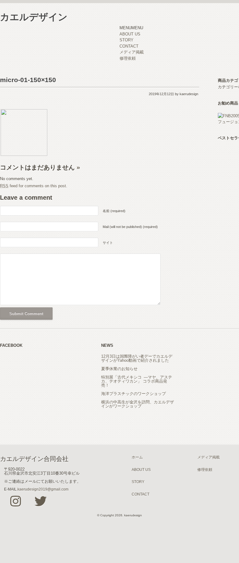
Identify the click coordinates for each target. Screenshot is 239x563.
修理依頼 (128, 58)
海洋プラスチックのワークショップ (133, 393)
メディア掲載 (132, 52)
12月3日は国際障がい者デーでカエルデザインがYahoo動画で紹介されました (136, 358)
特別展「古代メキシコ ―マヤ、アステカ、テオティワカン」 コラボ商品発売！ (136, 381)
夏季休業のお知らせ (119, 368)
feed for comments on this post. (33, 186)
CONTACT (129, 46)
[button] (131, 28)
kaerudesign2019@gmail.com (42, 489)
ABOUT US (130, 34)
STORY (127, 40)
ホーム (137, 457)
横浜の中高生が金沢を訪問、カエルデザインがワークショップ (137, 404)
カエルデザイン (34, 17)
